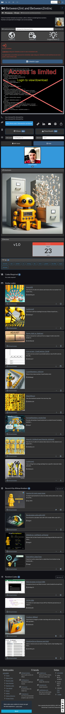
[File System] (60, 636)
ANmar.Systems (25, 673)
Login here (5, 51)
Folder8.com (42, 673)
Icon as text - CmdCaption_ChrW (37, 351)
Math (17, 13)
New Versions (10, 683)
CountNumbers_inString (34, 371)
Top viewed (9, 688)
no (23, 263)
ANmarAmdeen (32, 165)
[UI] (60, 366)
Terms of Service (10, 696)
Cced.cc (41, 680)
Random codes (10, 685)
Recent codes (9, 680)
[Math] (60, 346)
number (18, 263)
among (29, 263)
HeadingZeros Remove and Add (37, 641)
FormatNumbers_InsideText (36, 418)
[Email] (62, 705)
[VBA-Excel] (56, 304)
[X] (62, 711)
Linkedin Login (33, 61)
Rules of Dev (9, 678)
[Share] (62, 700)
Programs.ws (24, 694)
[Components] (60, 456)
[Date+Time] (60, 569)
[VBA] (56, 328)
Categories (9, 13)
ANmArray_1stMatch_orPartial (37, 535)
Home (7, 675)
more (40, 263)
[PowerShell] (56, 509)
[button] (10, 2)
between (5, 263)
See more (59, 488)
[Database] (60, 304)
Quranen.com (42, 685)
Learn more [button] (19, 706)
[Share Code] (62, 7)
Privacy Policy (10, 698)
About (8, 691)
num (11, 263)
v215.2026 (60, 673)
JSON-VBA (30, 600)
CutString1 (30, 461)
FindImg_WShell (32, 617)
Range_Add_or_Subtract (34, 333)
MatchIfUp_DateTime (34, 557)
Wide (59, 694)
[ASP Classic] (56, 636)
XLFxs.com (24, 687)
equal (60, 263)
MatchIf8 (29, 287)
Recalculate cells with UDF (35, 515)
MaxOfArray (30, 396)
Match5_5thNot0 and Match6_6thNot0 (40, 439)
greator (46, 263)
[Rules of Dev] (6, 2)
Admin (8, 693)
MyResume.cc (25, 680)
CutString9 (30, 309)
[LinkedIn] (62, 703)
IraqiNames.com (43, 690)
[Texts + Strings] (60, 328)
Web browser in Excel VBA (35, 582)
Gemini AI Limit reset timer (35, 493)
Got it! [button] (16, 711)
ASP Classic (17, 143)
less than (54, 263)
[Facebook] (62, 708)
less (35, 263)
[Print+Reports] (60, 509)
